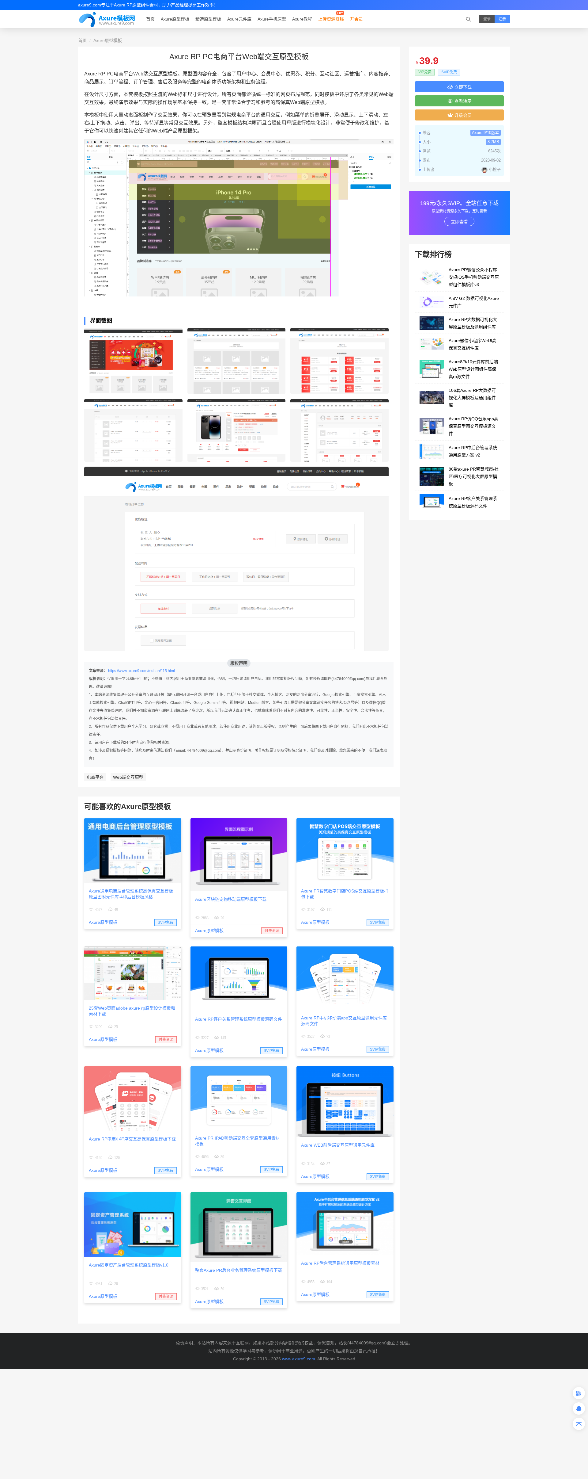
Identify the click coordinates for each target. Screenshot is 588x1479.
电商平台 (95, 777)
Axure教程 (302, 19)
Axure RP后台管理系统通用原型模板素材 (340, 1263)
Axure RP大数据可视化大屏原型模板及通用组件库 (473, 323)
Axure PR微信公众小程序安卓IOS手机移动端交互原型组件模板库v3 (474, 277)
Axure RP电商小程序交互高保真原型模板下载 (132, 1139)
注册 (502, 19)
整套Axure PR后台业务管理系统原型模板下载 (238, 1270)
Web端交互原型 (128, 777)
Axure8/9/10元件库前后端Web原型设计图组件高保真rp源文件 (473, 369)
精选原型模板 (208, 19)
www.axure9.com (298, 1358)
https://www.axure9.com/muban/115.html (141, 671)
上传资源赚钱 (331, 19)
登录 (487, 19)
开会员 (356, 19)
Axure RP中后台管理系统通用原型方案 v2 (473, 451)
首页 (150, 19)
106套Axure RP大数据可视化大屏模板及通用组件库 (472, 397)
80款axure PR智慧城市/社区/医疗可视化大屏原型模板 (474, 476)
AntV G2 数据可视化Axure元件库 (474, 302)
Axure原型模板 (175, 19)
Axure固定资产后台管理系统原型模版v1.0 (128, 1265)
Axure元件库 (239, 19)
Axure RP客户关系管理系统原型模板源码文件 (238, 1019)
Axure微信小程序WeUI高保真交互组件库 (472, 344)
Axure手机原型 (272, 19)
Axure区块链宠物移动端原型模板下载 (230, 899)
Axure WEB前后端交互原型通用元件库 (338, 1145)
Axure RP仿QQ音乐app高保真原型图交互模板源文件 (473, 426)
